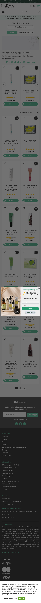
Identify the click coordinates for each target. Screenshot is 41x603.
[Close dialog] (39, 288)
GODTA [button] (21, 598)
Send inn (30, 308)
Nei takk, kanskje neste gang (30, 312)
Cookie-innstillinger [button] (10, 599)
